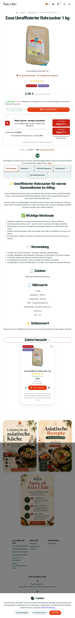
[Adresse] (37, 581)
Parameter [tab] (26, 168)
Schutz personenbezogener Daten (19, 565)
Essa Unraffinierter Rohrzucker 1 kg (37, 371)
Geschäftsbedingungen (20, 546)
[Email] (53, 4)
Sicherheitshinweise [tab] (44, 168)
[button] (26, 387)
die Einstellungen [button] (22, 613)
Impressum (52, 543)
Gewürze (22, 12)
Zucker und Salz (32, 12)
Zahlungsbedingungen (19, 549)
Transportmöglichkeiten (46, 150)
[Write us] (37, 591)
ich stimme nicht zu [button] (39, 613)
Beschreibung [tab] (11, 168)
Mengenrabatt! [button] (31, 85)
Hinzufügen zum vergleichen (48, 75)
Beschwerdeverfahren (19, 555)
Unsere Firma (53, 541)
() (43, 81)
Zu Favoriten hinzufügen (27, 75)
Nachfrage (33, 543)
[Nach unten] (21, 111)
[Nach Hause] (9, 4)
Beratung (34, 541)
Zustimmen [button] (55, 613)
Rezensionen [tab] (61, 168)
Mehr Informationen (48, 608)
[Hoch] (21, 108)
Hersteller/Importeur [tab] (37, 175)
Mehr (49, 163)
